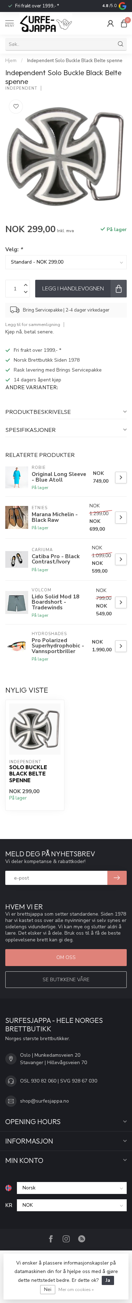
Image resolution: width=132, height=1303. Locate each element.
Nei (47, 1289)
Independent (21, 88)
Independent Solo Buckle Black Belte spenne (74, 61)
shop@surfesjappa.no (44, 1101)
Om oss (66, 957)
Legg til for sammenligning (32, 324)
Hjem (11, 61)
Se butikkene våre (66, 979)
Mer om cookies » (76, 1289)
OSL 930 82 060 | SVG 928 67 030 (58, 1081)
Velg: (14, 249)
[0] (124, 23)
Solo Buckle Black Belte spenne (28, 774)
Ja (108, 1280)
